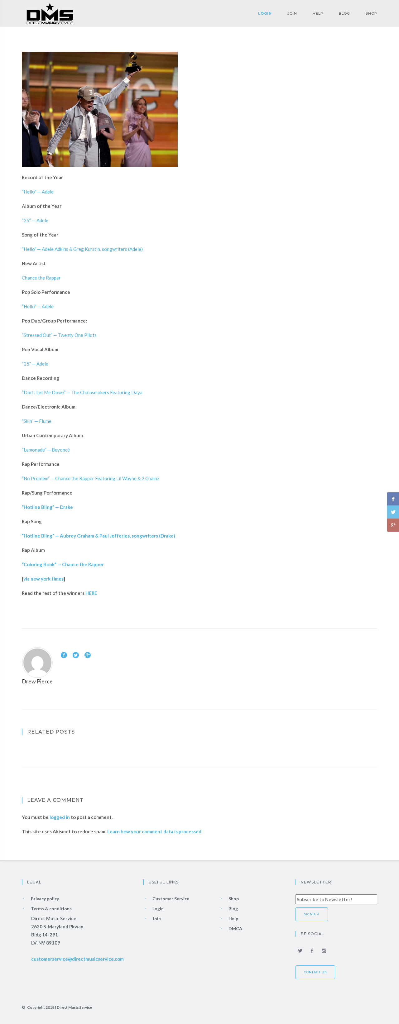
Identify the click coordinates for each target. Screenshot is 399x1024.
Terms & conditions (51, 908)
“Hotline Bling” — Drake (47, 507)
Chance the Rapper (41, 277)
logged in (60, 817)
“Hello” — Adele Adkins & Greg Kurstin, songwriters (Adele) (82, 249)
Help (318, 13)
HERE (91, 593)
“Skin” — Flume (36, 421)
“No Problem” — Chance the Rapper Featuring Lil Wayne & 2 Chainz (90, 478)
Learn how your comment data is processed (154, 831)
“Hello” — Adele (38, 191)
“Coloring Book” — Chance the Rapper (63, 564)
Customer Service (170, 898)
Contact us (315, 972)
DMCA (235, 928)
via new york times (43, 578)
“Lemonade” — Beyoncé (46, 449)
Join (292, 13)
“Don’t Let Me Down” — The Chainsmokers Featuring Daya (82, 392)
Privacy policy (44, 898)
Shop (371, 13)
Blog (344, 13)
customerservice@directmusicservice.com (77, 959)
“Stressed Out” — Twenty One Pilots (59, 335)
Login (265, 13)
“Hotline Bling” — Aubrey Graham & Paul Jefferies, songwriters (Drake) (98, 535)
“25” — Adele (35, 220)
